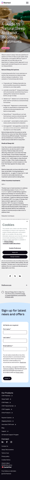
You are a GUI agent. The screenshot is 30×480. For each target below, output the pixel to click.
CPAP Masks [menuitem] (5, 402)
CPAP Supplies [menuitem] (6, 409)
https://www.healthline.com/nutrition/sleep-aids (15, 295)
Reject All (15, 252)
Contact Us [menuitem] (5, 446)
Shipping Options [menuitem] (6, 421)
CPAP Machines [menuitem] (6, 395)
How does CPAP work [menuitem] (8, 424)
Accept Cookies (15, 256)
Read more (23, 362)
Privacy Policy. (9, 241)
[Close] (27, 221)
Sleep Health (5, 48)
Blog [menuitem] (3, 428)
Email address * (8, 346)
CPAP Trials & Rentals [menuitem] (8, 406)
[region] (15, 240)
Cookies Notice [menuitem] (6, 460)
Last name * (7, 337)
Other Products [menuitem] (6, 412)
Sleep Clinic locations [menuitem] (8, 449)
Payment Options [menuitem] (7, 417)
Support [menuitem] (4, 431)
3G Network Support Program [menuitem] (10, 434)
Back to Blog (7, 9)
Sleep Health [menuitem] (5, 399)
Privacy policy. (20, 372)
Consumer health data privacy (11, 243)
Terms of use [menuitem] (5, 453)
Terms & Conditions (8, 368)
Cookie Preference (15, 248)
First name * (7, 329)
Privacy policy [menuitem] (5, 456)
